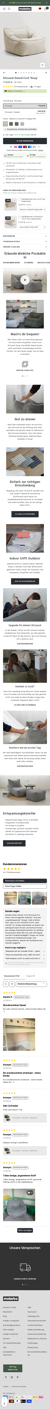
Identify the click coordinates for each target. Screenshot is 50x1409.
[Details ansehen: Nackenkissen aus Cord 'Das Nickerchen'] (14, 200)
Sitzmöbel (28, 262)
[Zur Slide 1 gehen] (22, 1284)
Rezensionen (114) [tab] (11, 976)
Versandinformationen (37, 1321)
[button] (8, 87)
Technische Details (11, 241)
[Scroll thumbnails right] (44, 898)
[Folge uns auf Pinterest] (17, 1377)
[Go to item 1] (10, 898)
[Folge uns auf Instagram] (12, 1377)
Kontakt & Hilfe (9, 1307)
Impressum (32, 1312)
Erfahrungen (33, 1343)
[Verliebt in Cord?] (25, 666)
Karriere (6, 1339)
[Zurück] (4, 73)
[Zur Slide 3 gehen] (27, 1284)
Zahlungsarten (34, 1316)
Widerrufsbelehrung (36, 1330)
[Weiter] (46, 73)
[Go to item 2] (24, 898)
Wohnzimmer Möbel (11, 262)
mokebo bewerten (10, 1334)
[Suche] (9, 9)
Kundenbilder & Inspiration (9, 1353)
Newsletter (7, 1312)
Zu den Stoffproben (25, 514)
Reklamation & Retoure (37, 1339)
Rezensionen (33, 1347)
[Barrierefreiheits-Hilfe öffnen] (4, 1404)
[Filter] (12, 984)
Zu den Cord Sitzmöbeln (25, 705)
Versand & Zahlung (11, 247)
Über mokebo (8, 1330)
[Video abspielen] (25, 280)
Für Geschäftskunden (12, 1343)
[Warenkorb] (45, 9)
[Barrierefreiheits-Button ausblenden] (4, 1398)
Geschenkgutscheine (11, 1325)
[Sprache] (40, 9)
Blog (5, 1316)
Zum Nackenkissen (25, 643)
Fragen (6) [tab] (30, 976)
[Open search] (5, 984)
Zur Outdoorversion (25, 581)
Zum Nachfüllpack (25, 766)
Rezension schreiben (14, 881)
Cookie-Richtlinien (35, 1325)
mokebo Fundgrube (11, 1321)
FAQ (4, 1347)
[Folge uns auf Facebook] (6, 1377)
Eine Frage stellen (13, 886)
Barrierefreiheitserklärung (37, 1353)
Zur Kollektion (14, 843)
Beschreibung (9, 236)
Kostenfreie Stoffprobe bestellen (22, 129)
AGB (29, 1307)
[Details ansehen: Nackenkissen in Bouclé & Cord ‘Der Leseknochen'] (14, 218)
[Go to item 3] (38, 898)
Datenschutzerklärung (37, 1334)
